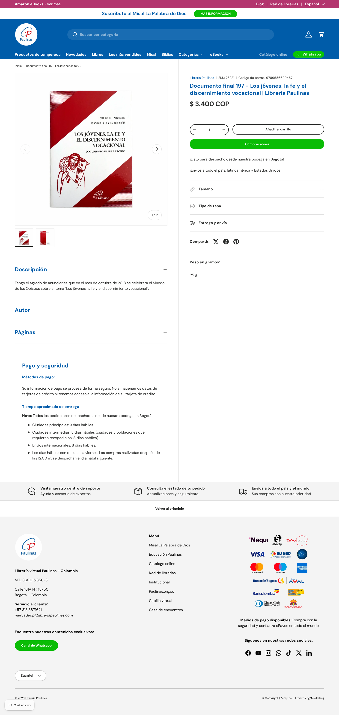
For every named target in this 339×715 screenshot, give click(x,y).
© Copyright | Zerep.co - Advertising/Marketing (293, 698)
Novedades (76, 54)
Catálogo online (273, 54)
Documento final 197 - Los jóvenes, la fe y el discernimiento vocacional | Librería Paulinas (53, 66)
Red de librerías (284, 4)
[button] (321, 34)
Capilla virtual (160, 600)
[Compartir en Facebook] (226, 242)
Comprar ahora (257, 144)
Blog (260, 4)
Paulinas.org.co (161, 591)
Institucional (159, 582)
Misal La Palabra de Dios (169, 545)
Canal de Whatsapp (36, 645)
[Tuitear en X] (216, 242)
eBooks (216, 54)
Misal (151, 54)
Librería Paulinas (202, 78)
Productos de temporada (37, 54)
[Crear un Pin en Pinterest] (236, 242)
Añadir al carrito (278, 129)
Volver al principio (169, 508)
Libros (97, 54)
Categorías (189, 54)
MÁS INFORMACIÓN (215, 14)
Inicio (18, 66)
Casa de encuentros (166, 609)
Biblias (167, 54)
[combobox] (170, 34)
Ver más (54, 4)
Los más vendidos (125, 54)
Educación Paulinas (165, 554)
